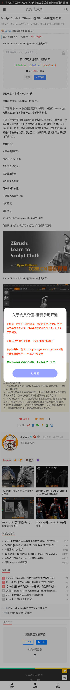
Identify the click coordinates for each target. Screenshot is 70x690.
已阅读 (35, 373)
